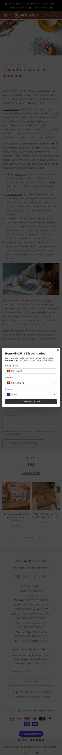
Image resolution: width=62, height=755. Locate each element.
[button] (31, 371)
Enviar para (11, 365)
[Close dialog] (57, 350)
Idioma (9, 377)
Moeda (9, 389)
